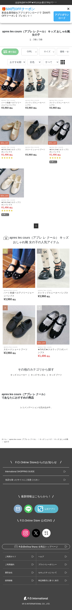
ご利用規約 (9, 564)
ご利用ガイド (10, 557)
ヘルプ (41, 557)
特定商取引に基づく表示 (48, 580)
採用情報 (8, 580)
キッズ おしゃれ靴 (61, 439)
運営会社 (8, 573)
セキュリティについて (47, 573)
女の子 (6, 442)
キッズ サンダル (38, 375)
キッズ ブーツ (55, 375)
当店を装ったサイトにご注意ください (22, 480)
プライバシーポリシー (47, 564)
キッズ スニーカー (18, 375)
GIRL (29, 51)
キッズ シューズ (46, 439)
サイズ (47, 51)
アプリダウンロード (62, 16)
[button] (68, 9)
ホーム (4, 439)
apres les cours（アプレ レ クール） (23, 439)
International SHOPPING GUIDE (19, 471)
